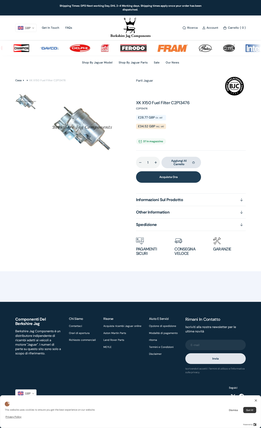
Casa (18, 80)
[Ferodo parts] (128, 48)
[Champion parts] (16, 48)
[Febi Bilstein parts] (100, 48)
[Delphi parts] (75, 48)
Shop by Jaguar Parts (133, 62)
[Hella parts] (224, 48)
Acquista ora (168, 177)
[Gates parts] (200, 48)
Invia (215, 359)
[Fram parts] (167, 48)
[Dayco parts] (44, 48)
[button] (210, 28)
